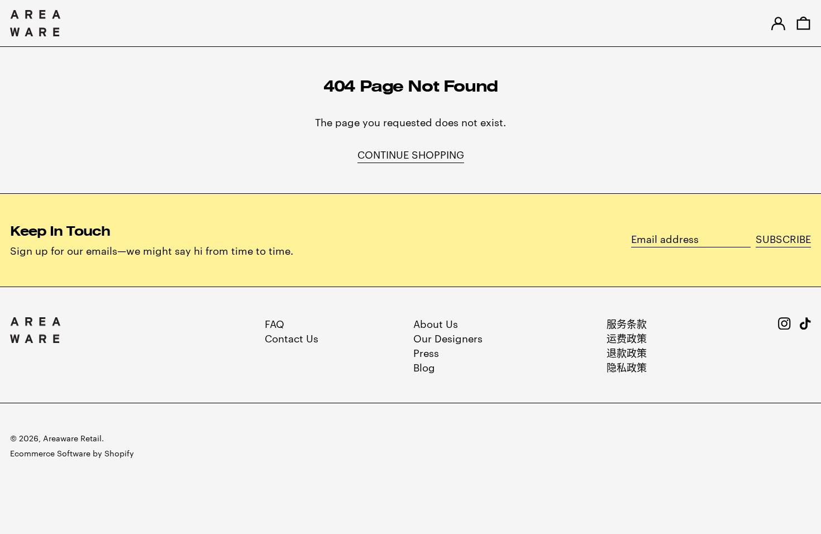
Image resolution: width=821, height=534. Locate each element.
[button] (803, 23)
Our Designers (448, 338)
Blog (424, 367)
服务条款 (627, 323)
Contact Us (291, 338)
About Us (435, 323)
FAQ (274, 323)
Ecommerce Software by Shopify (72, 453)
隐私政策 (627, 367)
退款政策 (627, 352)
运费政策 (627, 338)
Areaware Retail (72, 438)
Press (426, 352)
